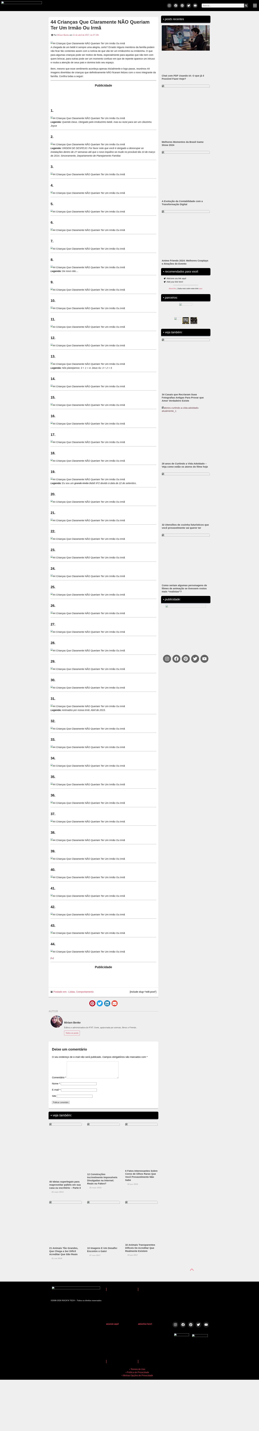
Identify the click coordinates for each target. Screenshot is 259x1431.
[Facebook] (175, 5)
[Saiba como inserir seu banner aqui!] (177, 320)
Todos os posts (72, 1033)
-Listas (71, 991)
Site (54, 1096)
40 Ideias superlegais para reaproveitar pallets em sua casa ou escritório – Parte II (65, 1184)
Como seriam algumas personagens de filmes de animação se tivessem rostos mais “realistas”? (184, 588)
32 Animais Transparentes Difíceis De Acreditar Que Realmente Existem (140, 1248)
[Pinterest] (182, 5)
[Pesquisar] (246, 6)
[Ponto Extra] (185, 320)
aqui (200, 289)
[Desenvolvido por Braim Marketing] (200, 1336)
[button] (92, 1003)
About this (172, 289)
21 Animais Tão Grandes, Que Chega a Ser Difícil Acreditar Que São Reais (63, 1251)
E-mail (56, 1089)
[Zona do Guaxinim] (193, 320)
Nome (56, 1083)
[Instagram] (169, 5)
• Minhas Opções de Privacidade (137, 1375)
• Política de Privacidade (137, 1372)
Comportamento (85, 991)
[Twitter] (188, 5)
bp (52, 958)
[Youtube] (195, 5)
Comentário (59, 1077)
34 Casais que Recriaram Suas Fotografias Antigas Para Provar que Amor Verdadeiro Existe (183, 397)
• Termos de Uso (137, 1369)
